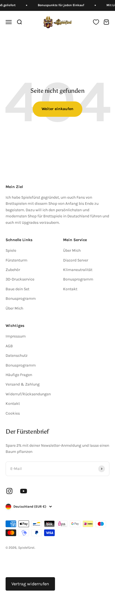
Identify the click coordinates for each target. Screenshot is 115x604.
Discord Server (75, 260)
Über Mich (14, 308)
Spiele (11, 250)
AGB (9, 346)
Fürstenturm (16, 260)
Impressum (16, 336)
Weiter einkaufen (57, 108)
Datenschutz (17, 355)
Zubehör (13, 269)
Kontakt (70, 289)
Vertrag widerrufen (30, 583)
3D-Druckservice (20, 279)
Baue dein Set (17, 289)
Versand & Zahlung (23, 384)
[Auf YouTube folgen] (23, 491)
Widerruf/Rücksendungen (28, 394)
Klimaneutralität (77, 269)
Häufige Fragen (19, 374)
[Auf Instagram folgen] (9, 491)
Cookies (13, 413)
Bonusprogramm (21, 298)
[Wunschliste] (96, 22)
